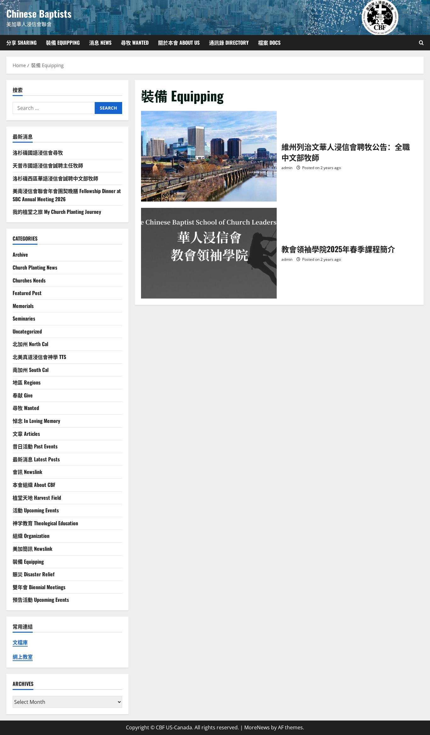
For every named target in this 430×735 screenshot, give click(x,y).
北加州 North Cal (30, 344)
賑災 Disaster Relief (33, 574)
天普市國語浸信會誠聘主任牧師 (48, 165)
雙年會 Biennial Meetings (39, 587)
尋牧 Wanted (135, 42)
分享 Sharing (21, 42)
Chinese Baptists (38, 13)
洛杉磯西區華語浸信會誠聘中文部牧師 (55, 178)
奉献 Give (23, 395)
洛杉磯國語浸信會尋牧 (38, 152)
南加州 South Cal (30, 369)
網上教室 (23, 656)
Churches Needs (29, 280)
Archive (20, 254)
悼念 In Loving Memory (36, 420)
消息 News (100, 42)
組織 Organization (31, 535)
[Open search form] (421, 43)
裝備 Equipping (63, 42)
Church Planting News (35, 267)
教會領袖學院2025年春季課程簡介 (209, 253)
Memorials (23, 306)
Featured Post (27, 293)
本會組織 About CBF (34, 484)
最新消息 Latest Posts (36, 459)
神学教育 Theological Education (45, 523)
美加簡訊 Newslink (32, 548)
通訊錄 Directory (229, 42)
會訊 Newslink (27, 472)
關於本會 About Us (179, 42)
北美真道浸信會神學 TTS (39, 357)
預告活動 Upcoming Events (41, 599)
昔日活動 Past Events (35, 446)
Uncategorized (27, 331)
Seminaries (24, 318)
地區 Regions (27, 382)
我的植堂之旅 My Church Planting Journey (57, 211)
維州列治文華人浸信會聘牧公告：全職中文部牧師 (209, 156)
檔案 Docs (269, 42)
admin (286, 167)
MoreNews (257, 727)
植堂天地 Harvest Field (37, 497)
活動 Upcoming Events (36, 510)
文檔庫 (20, 642)
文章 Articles (26, 433)
